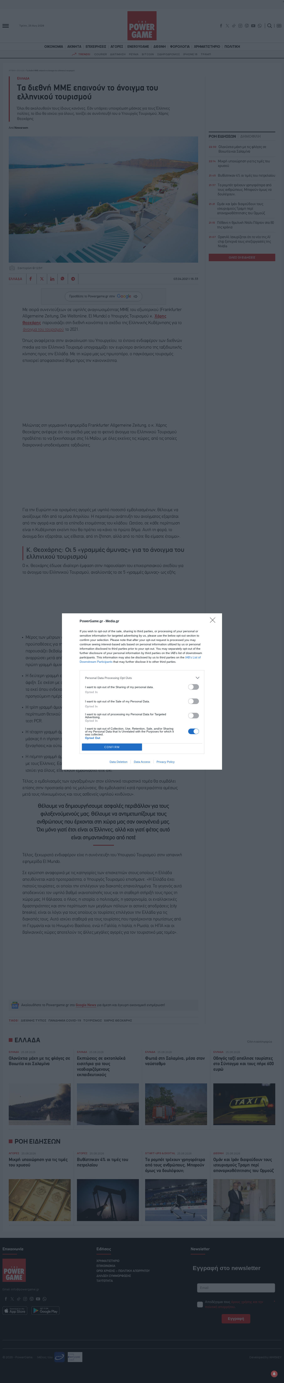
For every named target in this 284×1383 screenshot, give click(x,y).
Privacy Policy (166, 761)
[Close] (214, 621)
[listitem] (142, 678)
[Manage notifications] (274, 1374)
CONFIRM (112, 747)
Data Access (142, 761)
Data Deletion (118, 761)
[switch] (193, 687)
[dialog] (142, 691)
